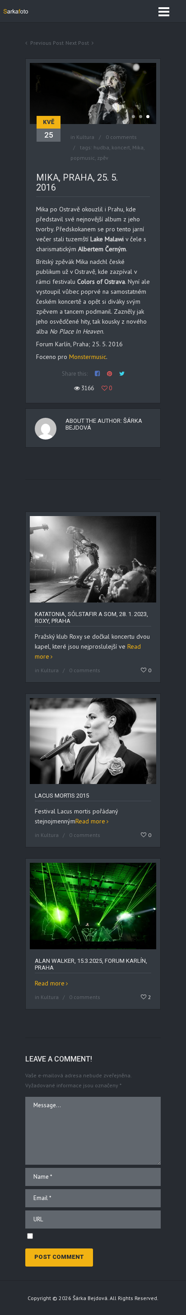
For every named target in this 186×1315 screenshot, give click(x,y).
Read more (90, 821)
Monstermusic (87, 357)
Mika (138, 147)
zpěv (102, 157)
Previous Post (47, 42)
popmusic (82, 157)
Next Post (77, 42)
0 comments (121, 137)
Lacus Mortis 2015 (62, 795)
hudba (101, 147)
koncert (121, 147)
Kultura (85, 137)
